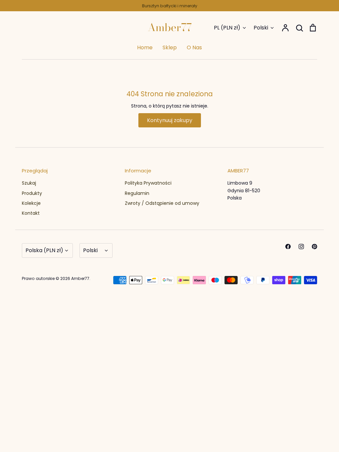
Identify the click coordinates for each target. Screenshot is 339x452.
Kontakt (31, 213)
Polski (261, 27)
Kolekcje (31, 203)
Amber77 (170, 27)
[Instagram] (301, 246)
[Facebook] (288, 246)
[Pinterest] (314, 246)
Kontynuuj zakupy (169, 120)
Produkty (32, 193)
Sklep (170, 47)
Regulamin (137, 193)
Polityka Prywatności (148, 183)
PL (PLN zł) (227, 27)
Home (145, 47)
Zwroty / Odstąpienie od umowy (162, 203)
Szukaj (29, 183)
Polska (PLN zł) (44, 250)
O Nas (194, 47)
